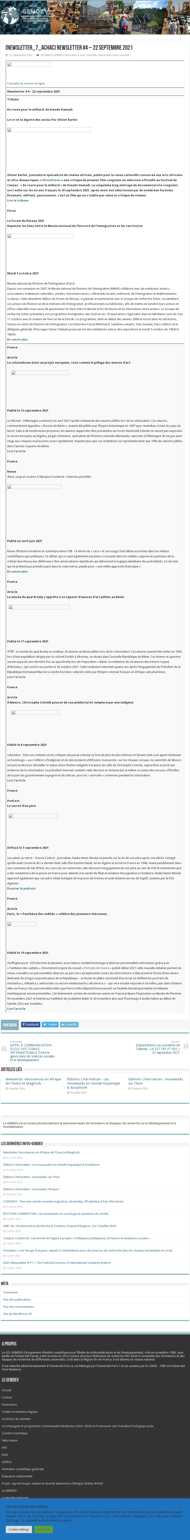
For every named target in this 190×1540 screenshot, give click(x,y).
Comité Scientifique (15, 1433)
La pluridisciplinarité (15, 1498)
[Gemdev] (95, 15)
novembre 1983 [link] (165, 1352)
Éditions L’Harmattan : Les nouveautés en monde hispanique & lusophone (93, 1083)
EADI (5, 1454)
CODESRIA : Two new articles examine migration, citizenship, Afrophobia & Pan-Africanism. (63, 1201)
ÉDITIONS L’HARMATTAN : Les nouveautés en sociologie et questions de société (56, 1213)
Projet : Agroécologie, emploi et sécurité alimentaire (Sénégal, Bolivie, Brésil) (52, 1483)
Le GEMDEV (9, 1490)
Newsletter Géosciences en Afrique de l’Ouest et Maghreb (33, 1081)
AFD (4, 1447)
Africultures (51, 180)
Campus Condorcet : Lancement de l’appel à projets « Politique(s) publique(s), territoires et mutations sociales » (76, 1238)
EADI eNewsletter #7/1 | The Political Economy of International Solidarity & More (57, 1262)
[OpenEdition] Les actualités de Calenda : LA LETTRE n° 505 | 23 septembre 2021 (158, 1047)
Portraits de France (96, 968)
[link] (165, 1352)
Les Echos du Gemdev (16, 1419)
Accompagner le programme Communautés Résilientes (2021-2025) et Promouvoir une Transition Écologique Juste (78, 1426)
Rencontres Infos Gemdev (113, 55)
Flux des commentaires (18, 1306)
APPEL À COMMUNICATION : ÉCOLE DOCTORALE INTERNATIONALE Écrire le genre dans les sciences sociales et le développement (32, 1051)
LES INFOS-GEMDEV (52, 55)
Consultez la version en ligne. (26, 83)
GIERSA (7, 1462)
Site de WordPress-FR (17, 1314)
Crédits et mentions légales (20, 1411)
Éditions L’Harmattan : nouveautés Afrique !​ (31, 1189)
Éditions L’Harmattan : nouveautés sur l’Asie (31, 1177)
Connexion (10, 1292)
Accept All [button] (43, 1529)
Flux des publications (17, 1299)
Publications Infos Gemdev (81, 55)
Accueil (6, 1390)
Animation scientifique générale (23, 1469)
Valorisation (10, 1440)
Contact (7, 1397)
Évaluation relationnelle (17, 1476)
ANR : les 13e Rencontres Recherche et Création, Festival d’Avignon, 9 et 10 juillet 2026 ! (60, 1226)
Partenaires (9, 1404)
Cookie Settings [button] (19, 1529)
